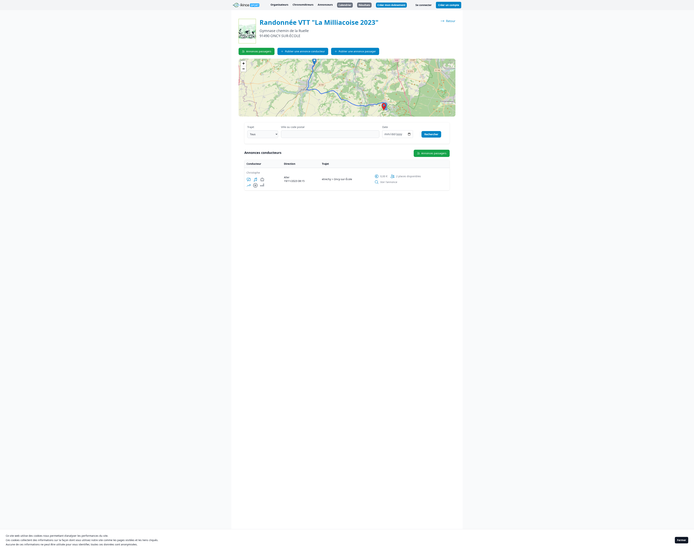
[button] (384, 106)
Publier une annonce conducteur (305, 51)
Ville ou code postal (293, 127)
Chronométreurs (303, 4)
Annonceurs (325, 4)
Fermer (681, 540)
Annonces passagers (258, 51)
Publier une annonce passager (357, 51)
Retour (450, 21)
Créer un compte (448, 5)
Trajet (250, 127)
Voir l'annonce (388, 182)
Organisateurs (279, 4)
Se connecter (423, 5)
